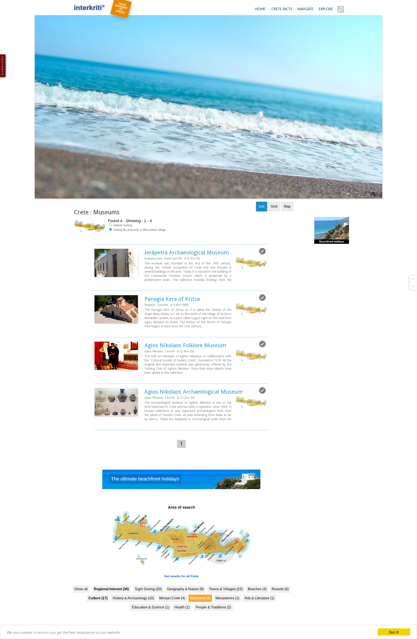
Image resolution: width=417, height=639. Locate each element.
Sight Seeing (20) (148, 597)
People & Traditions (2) (213, 615)
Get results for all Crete (181, 584)
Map (287, 215)
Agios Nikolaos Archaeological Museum (193, 400)
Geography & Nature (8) (185, 597)
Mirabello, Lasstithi (166, 313)
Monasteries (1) (227, 606)
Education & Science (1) (150, 615)
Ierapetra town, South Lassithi (172, 267)
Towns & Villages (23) (226, 597)
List (261, 215)
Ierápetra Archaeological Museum (186, 261)
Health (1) (182, 615)
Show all (81, 597)
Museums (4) (200, 606)
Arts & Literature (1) (259, 606)
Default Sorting (122, 233)
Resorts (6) (280, 597)
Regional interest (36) (111, 597)
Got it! (394, 632)
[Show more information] (96, 293)
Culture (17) (98, 606)
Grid (274, 215)
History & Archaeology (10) (133, 606)
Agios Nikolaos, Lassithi (169, 359)
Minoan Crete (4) (172, 606)
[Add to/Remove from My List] (262, 259)
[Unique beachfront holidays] (181, 489)
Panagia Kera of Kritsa (172, 307)
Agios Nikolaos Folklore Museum (185, 354)
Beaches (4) (257, 597)
